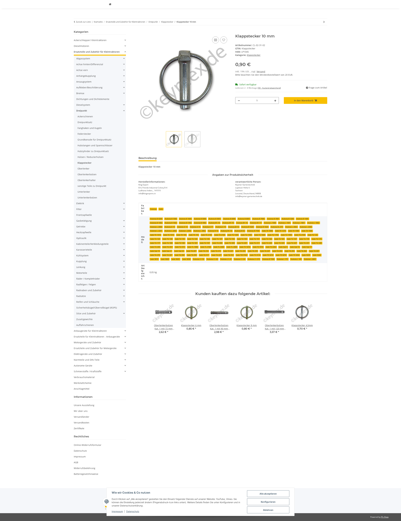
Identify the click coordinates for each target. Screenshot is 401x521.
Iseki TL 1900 (193, 247)
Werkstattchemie (82, 382)
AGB (76, 462)
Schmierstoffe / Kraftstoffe (88, 371)
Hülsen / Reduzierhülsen (91, 157)
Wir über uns (81, 411)
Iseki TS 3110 (255, 255)
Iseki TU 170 (304, 239)
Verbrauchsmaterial (84, 377)
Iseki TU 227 (292, 243)
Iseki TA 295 (192, 255)
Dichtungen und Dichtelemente (92, 99)
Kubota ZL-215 (277, 227)
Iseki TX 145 (181, 235)
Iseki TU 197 (205, 243)
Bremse (80, 93)
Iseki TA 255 (289, 251)
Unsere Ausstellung (84, 405)
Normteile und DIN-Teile (86, 359)
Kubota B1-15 (228, 223)
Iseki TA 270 (155, 255)
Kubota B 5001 (215, 219)
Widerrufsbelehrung (84, 468)
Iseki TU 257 (167, 247)
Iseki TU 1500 (246, 235)
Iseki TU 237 (304, 243)
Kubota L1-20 (212, 259)
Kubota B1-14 (214, 223)
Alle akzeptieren (268, 493)
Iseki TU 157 (254, 239)
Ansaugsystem (83, 81)
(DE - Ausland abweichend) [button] (269, 88)
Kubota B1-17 (255, 223)
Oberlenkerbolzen (87, 174)
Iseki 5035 (306, 255)
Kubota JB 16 (234, 227)
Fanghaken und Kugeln (90, 128)
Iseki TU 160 (267, 239)
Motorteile (81, 272)
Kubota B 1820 (262, 227)
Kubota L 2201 (156, 231)
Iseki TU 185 (180, 243)
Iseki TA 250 (277, 251)
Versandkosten (81, 422)
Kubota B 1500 (171, 219)
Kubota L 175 (282, 259)
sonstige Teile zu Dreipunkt (92, 185)
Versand (261, 71)
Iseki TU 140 (192, 239)
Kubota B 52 (240, 231)
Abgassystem (83, 58)
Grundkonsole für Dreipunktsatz (94, 139)
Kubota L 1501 (284, 223)
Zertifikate (79, 428)
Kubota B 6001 (244, 219)
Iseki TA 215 (216, 251)
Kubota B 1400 (302, 219)
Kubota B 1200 (288, 219)
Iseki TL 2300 (219, 247)
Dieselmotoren (81, 45)
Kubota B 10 (213, 231)
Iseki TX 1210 (280, 231)
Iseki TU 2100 (300, 235)
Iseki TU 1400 (233, 235)
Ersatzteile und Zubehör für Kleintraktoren (97, 51)
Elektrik (80, 203)
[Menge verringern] (238, 100)
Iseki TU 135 (180, 239)
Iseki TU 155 (242, 239)
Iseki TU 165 (279, 239)
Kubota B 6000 (229, 219)
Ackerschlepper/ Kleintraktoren (90, 40)
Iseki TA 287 (167, 255)
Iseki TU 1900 (286, 235)
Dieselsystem (83, 104)
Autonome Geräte (83, 365)
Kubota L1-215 (254, 259)
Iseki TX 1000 (267, 231)
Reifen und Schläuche (87, 301)
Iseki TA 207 (191, 251)
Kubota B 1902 (200, 223)
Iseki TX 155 (193, 235)
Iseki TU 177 (155, 243)
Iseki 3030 (186, 259)
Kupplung (81, 261)
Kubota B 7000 (258, 219)
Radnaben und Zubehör (89, 290)
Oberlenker (83, 168)
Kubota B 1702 (185, 223)
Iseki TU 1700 (273, 235)
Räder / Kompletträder (88, 278)
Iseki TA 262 (302, 251)
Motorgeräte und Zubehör (87, 342)
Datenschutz (132, 511)
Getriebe (80, 226)
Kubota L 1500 (270, 223)
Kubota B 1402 (156, 223)
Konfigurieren (268, 501)
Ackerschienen (85, 116)
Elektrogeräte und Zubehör (88, 354)
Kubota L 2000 (156, 227)
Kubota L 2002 (291, 227)
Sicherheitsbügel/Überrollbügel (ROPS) (96, 307)
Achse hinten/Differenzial (89, 64)
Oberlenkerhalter (87, 180)
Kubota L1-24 (239, 259)
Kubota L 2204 (185, 231)
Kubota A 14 (182, 227)
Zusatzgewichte (84, 319)
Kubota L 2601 (310, 259)
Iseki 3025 (176, 259)
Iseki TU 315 (180, 247)
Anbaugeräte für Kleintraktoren (90, 330)
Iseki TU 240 (317, 243)
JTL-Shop (384, 517)
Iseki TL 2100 (206, 247)
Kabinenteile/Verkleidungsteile (92, 243)
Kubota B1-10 (226, 231)
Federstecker (84, 133)
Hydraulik (81, 238)
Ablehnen (268, 510)
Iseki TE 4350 (294, 255)
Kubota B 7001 (273, 219)
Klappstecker (253, 55)
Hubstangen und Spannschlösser (95, 145)
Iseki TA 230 (240, 251)
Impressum (117, 511)
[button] (100, 40)
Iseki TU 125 (155, 239)
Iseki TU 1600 (260, 235)
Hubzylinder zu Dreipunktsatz (93, 151)
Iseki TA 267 (314, 251)
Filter (79, 209)
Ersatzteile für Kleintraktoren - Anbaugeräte (97, 336)
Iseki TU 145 (205, 239)
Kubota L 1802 (313, 223)
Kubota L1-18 (198, 259)
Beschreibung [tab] (147, 158)
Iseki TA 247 (265, 251)
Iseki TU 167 (292, 239)
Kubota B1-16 (242, 223)
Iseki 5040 (317, 255)
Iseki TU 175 (317, 239)
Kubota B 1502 (171, 223)
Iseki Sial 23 (179, 251)
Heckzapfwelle (83, 232)
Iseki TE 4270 (281, 255)
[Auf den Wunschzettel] (223, 39)
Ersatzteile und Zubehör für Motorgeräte (95, 348)
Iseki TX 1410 (155, 235)
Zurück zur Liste (83, 21)
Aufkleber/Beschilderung (89, 87)
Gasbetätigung (84, 220)
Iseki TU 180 (167, 243)
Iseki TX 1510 (169, 235)
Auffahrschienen (85, 325)
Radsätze (81, 296)
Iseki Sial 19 (155, 251)
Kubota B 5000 (200, 219)
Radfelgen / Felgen (86, 284)
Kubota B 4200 (156, 219)
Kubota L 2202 (170, 231)
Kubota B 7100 (253, 231)
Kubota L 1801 (299, 223)
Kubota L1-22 (226, 259)
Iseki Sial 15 (294, 247)
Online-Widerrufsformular (87, 444)
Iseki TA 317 (204, 255)
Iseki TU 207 (242, 243)
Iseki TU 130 (167, 239)
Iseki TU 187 (192, 243)
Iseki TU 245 (155, 247)
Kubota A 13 (170, 227)
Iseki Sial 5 (283, 247)
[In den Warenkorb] (140, 32)
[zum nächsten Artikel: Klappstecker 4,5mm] (324, 21)
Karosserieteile (84, 249)
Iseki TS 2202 (271, 247)
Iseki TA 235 (253, 251)
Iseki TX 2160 (220, 235)
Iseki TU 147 (217, 239)
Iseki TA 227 (228, 251)
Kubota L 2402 (199, 231)
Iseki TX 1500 (307, 231)
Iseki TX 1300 (294, 231)
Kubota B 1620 (247, 227)
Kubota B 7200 (268, 259)
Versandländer (81, 416)
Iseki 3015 (154, 259)
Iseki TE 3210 (268, 255)
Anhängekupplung (86, 75)
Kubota (153, 209)
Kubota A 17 (208, 227)
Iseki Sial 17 (307, 247)
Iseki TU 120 (313, 235)
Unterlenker (84, 191)
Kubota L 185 (296, 259)
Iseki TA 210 (203, 251)
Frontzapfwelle (84, 214)
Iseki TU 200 (217, 243)
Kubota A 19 (221, 227)
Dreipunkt (81, 110)
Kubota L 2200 (306, 227)
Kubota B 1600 (185, 219)
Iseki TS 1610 (245, 247)
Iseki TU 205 (229, 243)
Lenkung (80, 267)
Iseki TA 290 (179, 255)
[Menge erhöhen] (275, 100)
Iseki (161, 209)
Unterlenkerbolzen (87, 197)
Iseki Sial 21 (167, 251)
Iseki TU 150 (229, 239)
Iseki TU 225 (279, 243)
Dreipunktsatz (85, 122)
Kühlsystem (82, 255)
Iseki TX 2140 (206, 235)
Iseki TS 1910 (258, 247)
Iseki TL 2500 (232, 247)
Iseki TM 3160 (241, 255)
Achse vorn (82, 70)
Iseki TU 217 (254, 243)
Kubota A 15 (195, 227)
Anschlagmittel (81, 388)
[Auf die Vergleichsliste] (215, 39)
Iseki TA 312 (228, 255)
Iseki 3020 (165, 259)
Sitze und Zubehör (86, 313)
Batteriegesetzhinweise (86, 473)
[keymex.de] (110, 4)
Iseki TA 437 (216, 255)
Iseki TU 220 (267, 243)
